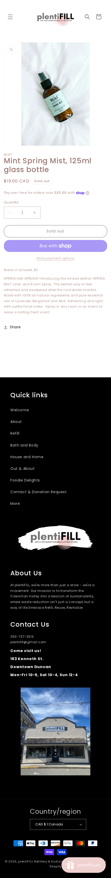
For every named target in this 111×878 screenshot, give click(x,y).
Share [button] (15, 327)
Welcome (19, 410)
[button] (10, 17)
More (15, 503)
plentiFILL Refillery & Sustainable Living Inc (52, 861)
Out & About (22, 468)
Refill (15, 433)
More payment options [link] (56, 258)
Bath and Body (24, 445)
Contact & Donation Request (38, 491)
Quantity (11, 202)
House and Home (26, 456)
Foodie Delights (25, 480)
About (16, 421)
